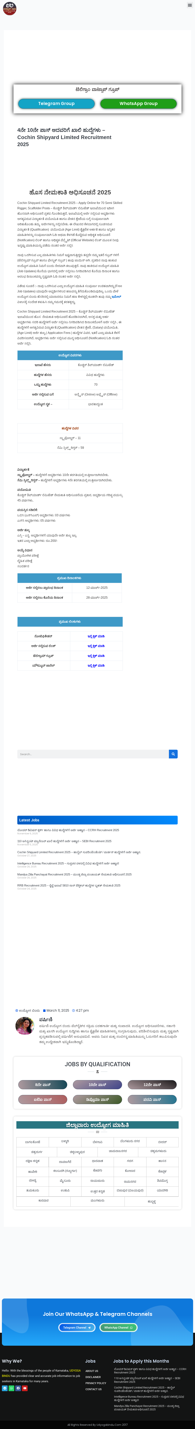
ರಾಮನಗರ (130, 1181)
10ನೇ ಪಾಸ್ (97, 1085)
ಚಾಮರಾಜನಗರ (118, 1151)
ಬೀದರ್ (162, 1142)
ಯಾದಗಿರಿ (162, 1190)
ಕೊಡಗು (97, 1170)
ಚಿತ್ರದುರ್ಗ (36, 1152)
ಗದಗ (130, 1160)
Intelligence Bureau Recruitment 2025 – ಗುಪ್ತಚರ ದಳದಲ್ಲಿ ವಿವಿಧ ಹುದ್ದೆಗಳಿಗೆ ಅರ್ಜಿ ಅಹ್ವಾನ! (68, 863)
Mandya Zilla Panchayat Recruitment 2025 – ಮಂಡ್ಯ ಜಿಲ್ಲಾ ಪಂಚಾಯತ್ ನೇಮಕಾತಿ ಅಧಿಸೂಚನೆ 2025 (74, 874)
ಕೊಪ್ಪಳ (162, 1171)
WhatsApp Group (139, 104)
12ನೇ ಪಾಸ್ (152, 1085)
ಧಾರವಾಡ (97, 1160)
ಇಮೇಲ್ (116, 296)
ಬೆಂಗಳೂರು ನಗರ (130, 1141)
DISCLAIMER (93, 1377)
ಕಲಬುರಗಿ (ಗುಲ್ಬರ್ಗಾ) (65, 1170)
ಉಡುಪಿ (65, 1190)
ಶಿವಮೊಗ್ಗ (162, 1180)
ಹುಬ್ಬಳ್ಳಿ (152, 1201)
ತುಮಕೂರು (32, 1190)
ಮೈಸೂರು (65, 1180)
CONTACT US (93, 1389)
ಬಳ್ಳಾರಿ (65, 1141)
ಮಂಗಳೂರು (97, 1200)
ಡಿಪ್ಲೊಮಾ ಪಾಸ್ (97, 1099)
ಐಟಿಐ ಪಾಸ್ (43, 1099)
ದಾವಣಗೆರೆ (65, 1161)
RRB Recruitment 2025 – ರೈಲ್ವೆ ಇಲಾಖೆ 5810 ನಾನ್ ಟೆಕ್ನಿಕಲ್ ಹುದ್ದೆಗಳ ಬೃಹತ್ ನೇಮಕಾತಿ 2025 (68, 885)
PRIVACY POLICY (96, 1383)
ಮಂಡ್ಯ (32, 1180)
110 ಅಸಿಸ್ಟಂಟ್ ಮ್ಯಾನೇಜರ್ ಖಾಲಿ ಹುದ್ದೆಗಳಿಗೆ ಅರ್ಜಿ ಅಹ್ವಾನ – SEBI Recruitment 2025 (64, 841)
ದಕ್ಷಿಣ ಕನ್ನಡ (32, 1160)
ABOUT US (92, 1371)
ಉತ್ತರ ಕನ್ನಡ (97, 1191)
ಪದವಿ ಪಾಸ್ (152, 1099)
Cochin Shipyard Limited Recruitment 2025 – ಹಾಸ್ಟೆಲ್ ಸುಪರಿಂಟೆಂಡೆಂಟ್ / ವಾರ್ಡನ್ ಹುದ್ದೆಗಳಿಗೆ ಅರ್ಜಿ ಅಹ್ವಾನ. (79, 852)
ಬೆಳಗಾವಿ (97, 1142)
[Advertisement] (97, 62)
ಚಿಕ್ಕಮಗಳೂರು (158, 1151)
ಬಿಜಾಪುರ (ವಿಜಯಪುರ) (130, 1190)
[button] (190, 5)
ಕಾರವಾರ (43, 1200)
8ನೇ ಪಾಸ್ (42, 1085)
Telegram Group (56, 104)
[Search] (173, 754)
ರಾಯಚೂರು (97, 1180)
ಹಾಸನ (162, 1160)
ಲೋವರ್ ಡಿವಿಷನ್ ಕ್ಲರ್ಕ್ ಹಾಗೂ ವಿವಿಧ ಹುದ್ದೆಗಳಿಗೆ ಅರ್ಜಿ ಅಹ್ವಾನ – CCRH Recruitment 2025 (68, 830)
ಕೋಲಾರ (130, 1170)
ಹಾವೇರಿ (32, 1171)
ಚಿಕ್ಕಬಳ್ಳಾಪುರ (77, 1152)
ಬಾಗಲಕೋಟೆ (32, 1142)
